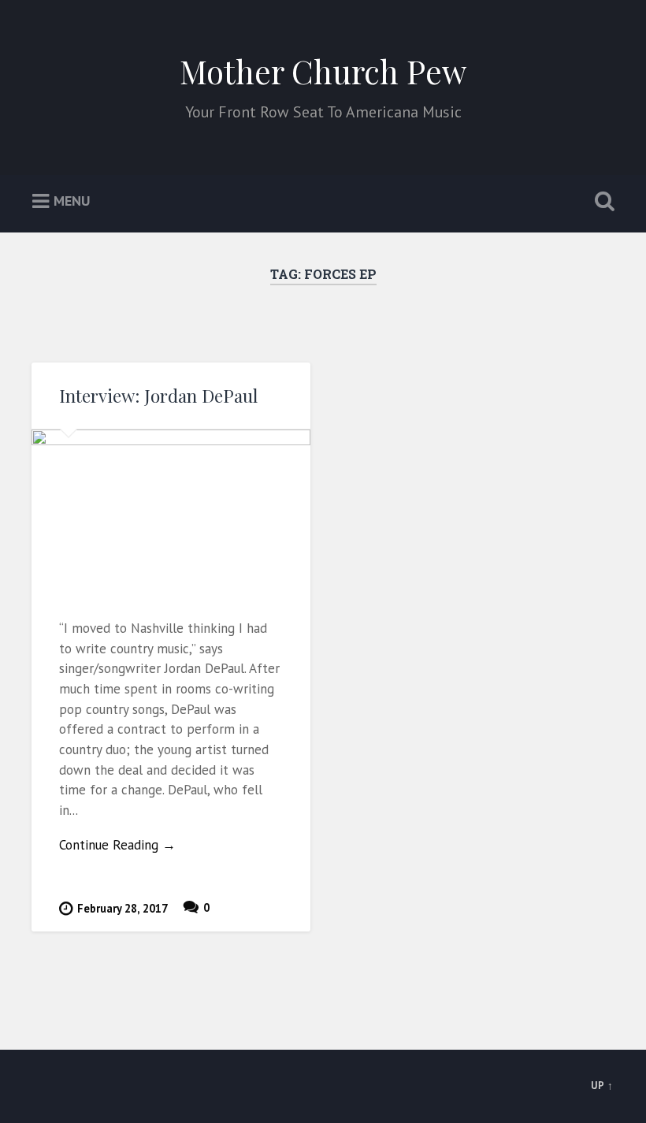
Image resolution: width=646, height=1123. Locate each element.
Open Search (601, 202)
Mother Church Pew (323, 71)
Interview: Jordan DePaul (158, 395)
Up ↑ (602, 1085)
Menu (72, 201)
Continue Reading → (117, 844)
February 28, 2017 (122, 908)
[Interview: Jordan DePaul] (171, 510)
